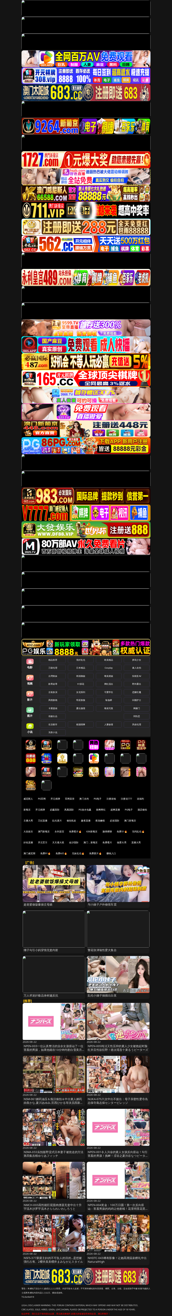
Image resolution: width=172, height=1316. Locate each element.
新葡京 (27, 809)
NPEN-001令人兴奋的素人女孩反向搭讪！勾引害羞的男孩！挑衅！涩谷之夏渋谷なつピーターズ (118, 1155)
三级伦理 (52, 667)
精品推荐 (52, 659)
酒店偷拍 (142, 809)
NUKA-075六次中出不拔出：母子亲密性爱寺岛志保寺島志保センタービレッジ (118, 1101)
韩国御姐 (80, 676)
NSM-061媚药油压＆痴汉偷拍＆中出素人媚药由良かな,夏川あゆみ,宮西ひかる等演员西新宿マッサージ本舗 (53, 1102)
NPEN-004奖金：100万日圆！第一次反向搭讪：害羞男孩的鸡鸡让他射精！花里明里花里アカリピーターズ (118, 1208)
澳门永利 (84, 798)
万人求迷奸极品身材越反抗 (41, 995)
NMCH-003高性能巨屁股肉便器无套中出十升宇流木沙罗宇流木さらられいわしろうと (53, 1207)
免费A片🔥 (61, 853)
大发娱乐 (28, 831)
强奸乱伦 (80, 659)
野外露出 (136, 683)
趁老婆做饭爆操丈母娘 (38, 904)
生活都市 (52, 724)
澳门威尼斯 (29, 853)
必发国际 (114, 820)
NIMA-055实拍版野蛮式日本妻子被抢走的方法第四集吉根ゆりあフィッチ (53, 1154)
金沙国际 (74, 842)
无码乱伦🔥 (138, 831)
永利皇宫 (59, 831)
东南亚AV (136, 676)
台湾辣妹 (52, 676)
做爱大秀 (121, 842)
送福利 (140, 798)
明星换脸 (80, 700)
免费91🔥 (45, 853)
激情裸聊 (107, 831)
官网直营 (70, 798)
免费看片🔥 (75, 831)
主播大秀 (28, 820)
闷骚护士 (136, 700)
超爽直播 (115, 809)
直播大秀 (136, 842)
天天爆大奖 (58, 842)
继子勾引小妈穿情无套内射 (41, 950)
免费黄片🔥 (95, 853)
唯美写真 (108, 708)
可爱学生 (108, 692)
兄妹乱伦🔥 (78, 853)
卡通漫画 (52, 708)
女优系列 (80, 692)
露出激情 (80, 708)
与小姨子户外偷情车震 (102, 904)
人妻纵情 (108, 724)
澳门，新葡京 (90, 842)
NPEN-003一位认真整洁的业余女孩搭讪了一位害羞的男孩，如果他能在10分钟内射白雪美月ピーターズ (53, 1049)
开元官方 (43, 842)
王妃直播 (43, 820)
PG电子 (98, 798)
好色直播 (28, 842)
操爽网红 (101, 809)
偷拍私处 (71, 820)
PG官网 (42, 798)
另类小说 (52, 732)
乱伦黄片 (57, 820)
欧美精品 (108, 659)
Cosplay (109, 667)
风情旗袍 (52, 700)
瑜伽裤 (108, 700)
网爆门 (136, 708)
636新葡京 (92, 831)
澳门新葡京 (130, 820)
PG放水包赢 (85, 809)
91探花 (80, 683)
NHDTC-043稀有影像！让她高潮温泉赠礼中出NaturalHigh (117, 1260)
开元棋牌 (55, 798)
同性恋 (136, 716)
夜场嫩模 (100, 820)
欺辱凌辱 (52, 683)
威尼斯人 (28, 798)
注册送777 (126, 798)
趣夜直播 (86, 820)
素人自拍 (136, 667)
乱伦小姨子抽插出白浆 (102, 995)
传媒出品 (52, 716)
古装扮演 (52, 692)
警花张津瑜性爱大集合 (102, 950)
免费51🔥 (122, 831)
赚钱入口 (111, 853)
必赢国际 (54, 809)
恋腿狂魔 (136, 692)
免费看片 (107, 842)
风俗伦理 (136, 724)
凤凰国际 (69, 809)
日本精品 (80, 667)
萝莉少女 (136, 659)
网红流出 (108, 683)
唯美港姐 (108, 676)
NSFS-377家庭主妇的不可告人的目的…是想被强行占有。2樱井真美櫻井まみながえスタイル (53, 1260)
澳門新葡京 (44, 831)
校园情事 (80, 724)
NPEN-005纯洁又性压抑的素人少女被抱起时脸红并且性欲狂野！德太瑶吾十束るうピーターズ (118, 1048)
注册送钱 (111, 798)
